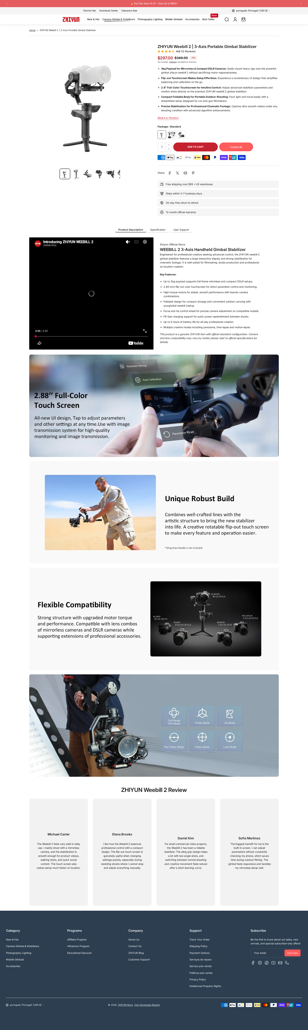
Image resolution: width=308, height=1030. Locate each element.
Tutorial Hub (89, 10)
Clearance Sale (129, 10)
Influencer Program (78, 946)
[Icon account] (235, 19)
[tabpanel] (154, 293)
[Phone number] (287, 963)
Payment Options (199, 952)
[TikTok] (267, 963)
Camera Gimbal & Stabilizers (22, 946)
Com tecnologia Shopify (147, 1005)
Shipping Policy (198, 946)
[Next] (300, 3)
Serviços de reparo (200, 959)
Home (32, 30)
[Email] (280, 963)
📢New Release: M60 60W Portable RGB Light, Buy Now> (154, 3)
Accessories (13, 966)
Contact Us (134, 946)
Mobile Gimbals (15, 959)
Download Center (108, 10)
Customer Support (139, 959)
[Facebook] (253, 963)
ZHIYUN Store (125, 1005)
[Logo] (71, 19)
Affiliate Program (77, 939)
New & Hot (12, 939)
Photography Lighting (18, 952)
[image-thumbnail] (65, 174)
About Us (133, 939)
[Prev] (7, 3)
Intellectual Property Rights (205, 986)
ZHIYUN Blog (136, 952)
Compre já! (236, 147)
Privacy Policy (197, 979)
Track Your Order (199, 939)
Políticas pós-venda (200, 972)
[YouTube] (273, 963)
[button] (251, 10)
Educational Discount (79, 952)
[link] (169, 173)
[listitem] (130, 229)
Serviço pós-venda (200, 966)
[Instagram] (260, 963)
